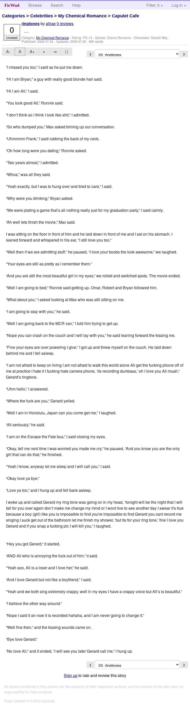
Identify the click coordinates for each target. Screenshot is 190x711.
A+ (32, 51)
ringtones (31, 24)
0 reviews (65, 23)
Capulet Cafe (125, 15)
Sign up (70, 675)
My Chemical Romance (82, 15)
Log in (177, 5)
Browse (35, 5)
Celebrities (41, 15)
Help (76, 5)
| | (66, 51)
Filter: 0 (153, 5)
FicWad (11, 5)
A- (8, 51)
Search (57, 5)
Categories (13, 15)
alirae (51, 23)
